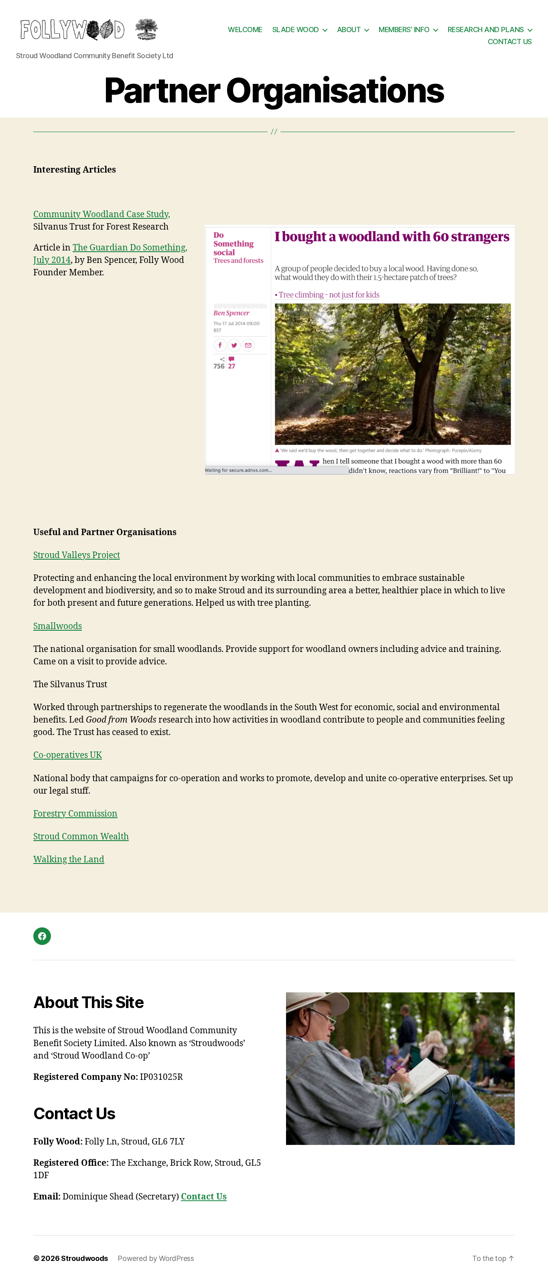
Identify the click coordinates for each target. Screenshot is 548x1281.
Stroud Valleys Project (76, 555)
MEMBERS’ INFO (404, 29)
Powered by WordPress (156, 1258)
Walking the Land (68, 859)
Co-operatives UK (67, 755)
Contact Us (204, 1196)
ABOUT (349, 29)
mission (102, 814)
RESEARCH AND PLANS (486, 29)
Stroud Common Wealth (81, 836)
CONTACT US (510, 41)
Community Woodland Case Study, (101, 214)
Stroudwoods (84, 1258)
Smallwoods (57, 626)
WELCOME (245, 29)
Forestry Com (59, 814)
